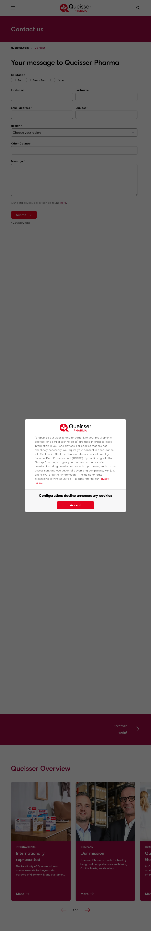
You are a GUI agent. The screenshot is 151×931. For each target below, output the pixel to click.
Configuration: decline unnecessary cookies (75, 495)
